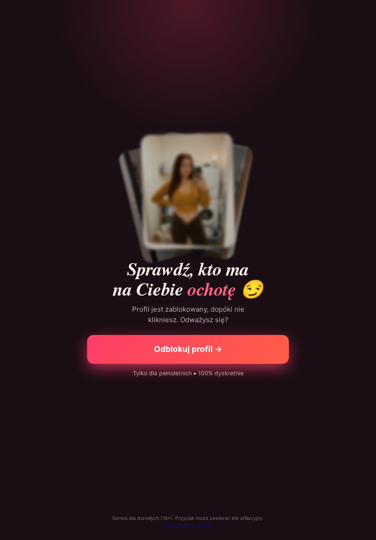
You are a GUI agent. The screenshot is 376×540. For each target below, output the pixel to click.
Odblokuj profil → (188, 349)
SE (208, 525)
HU (185, 525)
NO (200, 525)
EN (169, 525)
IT (192, 525)
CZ (176, 525)
